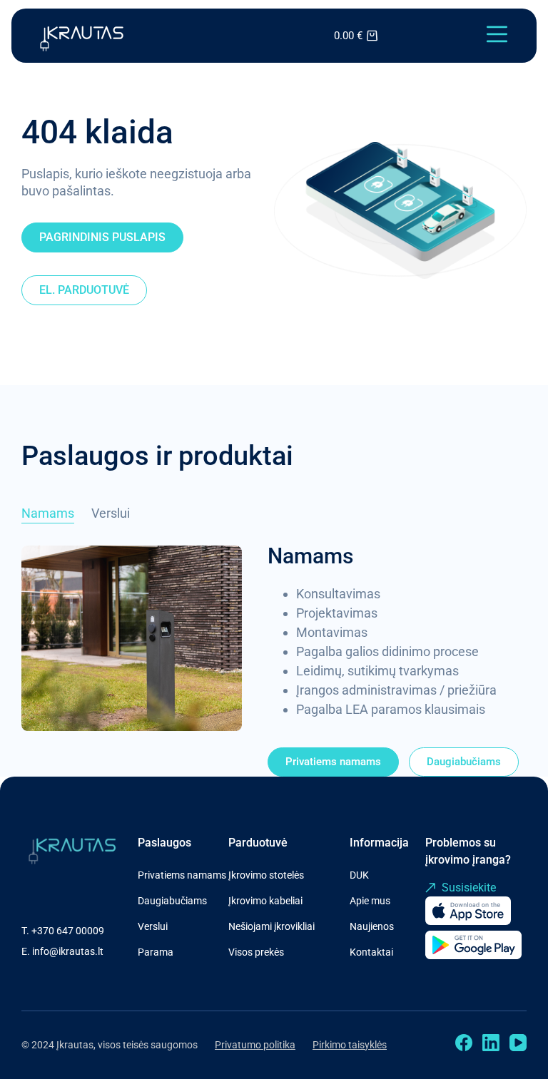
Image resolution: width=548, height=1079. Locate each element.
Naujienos (372, 926)
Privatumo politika (255, 1044)
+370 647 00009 (67, 930)
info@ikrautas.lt (67, 951)
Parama (155, 952)
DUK (359, 875)
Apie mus (370, 900)
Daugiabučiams (172, 900)
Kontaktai (371, 952)
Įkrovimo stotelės (266, 875)
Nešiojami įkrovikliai (271, 926)
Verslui (153, 926)
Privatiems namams (182, 875)
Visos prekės (256, 952)
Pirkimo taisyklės (350, 1044)
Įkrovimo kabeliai (265, 900)
